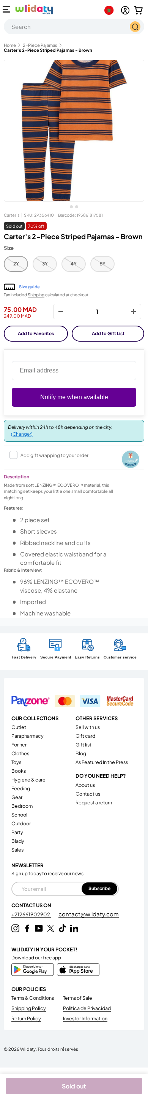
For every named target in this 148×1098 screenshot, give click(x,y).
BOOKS (18, 771)
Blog (81, 753)
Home (10, 45)
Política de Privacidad (87, 1008)
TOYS (16, 762)
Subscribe (99, 888)
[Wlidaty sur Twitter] (51, 928)
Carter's (12, 215)
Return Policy (26, 1018)
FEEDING (20, 788)
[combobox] (74, 26)
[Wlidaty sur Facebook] (27, 928)
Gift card (85, 736)
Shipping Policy (28, 1008)
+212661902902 (31, 914)
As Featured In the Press (102, 762)
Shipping (36, 294)
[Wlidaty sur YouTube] (39, 928)
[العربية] (111, 10)
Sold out (74, 1086)
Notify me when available (74, 397)
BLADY (17, 841)
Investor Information (85, 1018)
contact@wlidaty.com (88, 913)
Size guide (29, 286)
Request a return (94, 802)
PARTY (17, 832)
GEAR (16, 797)
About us (85, 785)
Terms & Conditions (32, 998)
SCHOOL (19, 815)
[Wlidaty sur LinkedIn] (74, 928)
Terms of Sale (77, 998)
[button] (138, 10)
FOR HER (19, 745)
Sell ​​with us (88, 727)
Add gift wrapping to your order (54, 455)
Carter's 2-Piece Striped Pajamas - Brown (48, 50)
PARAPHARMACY (27, 736)
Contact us (88, 794)
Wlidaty (28, 1049)
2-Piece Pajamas (40, 45)
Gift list (83, 745)
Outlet (18, 727)
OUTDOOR (21, 823)
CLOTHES (20, 753)
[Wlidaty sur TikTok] (62, 928)
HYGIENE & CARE (28, 780)
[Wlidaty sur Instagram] (15, 928)
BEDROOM (22, 806)
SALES (17, 850)
